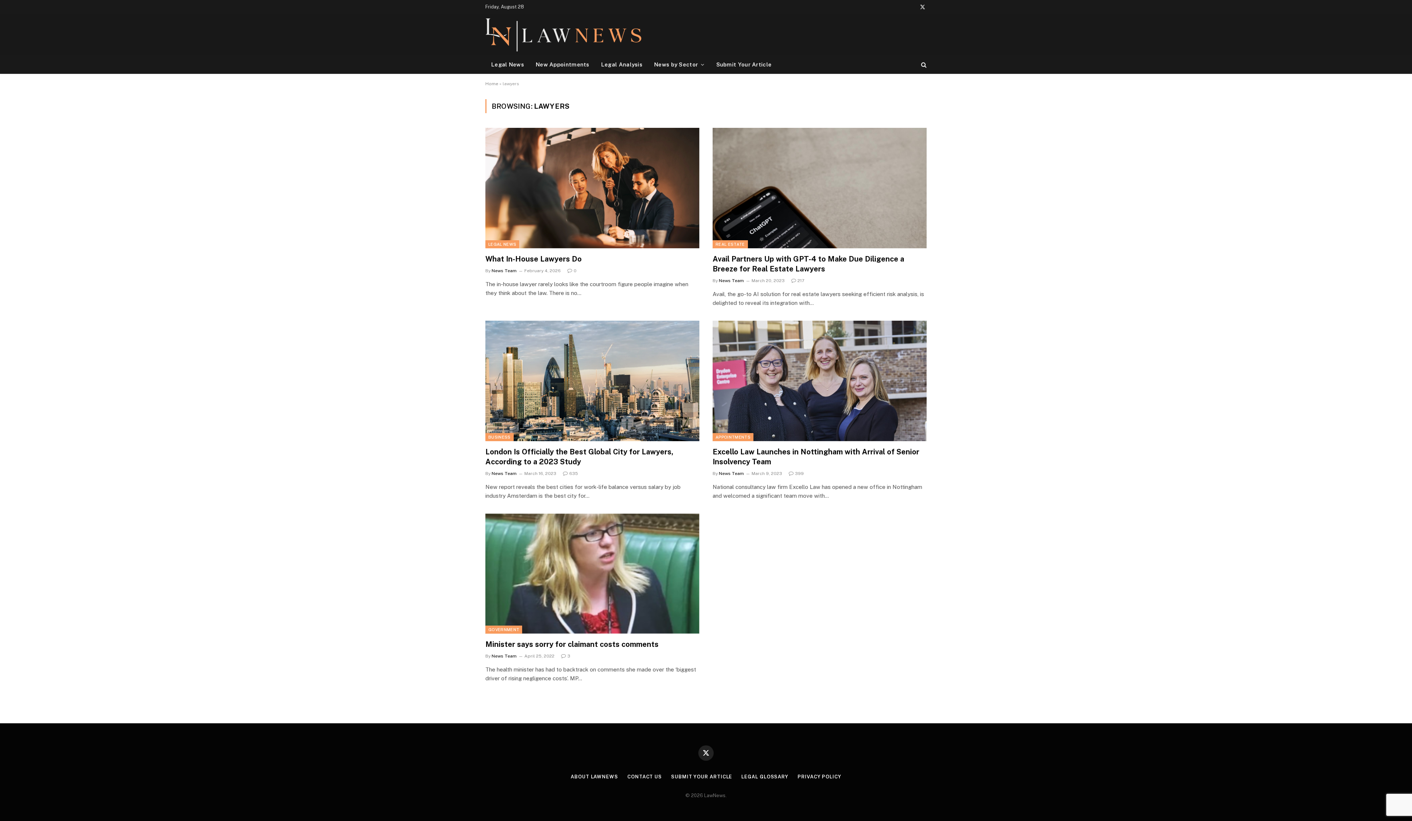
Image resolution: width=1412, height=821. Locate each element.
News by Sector (676, 64)
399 (799, 473)
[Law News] (563, 34)
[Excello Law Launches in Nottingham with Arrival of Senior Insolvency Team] (820, 381)
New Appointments (562, 64)
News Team (504, 270)
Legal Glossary (764, 776)
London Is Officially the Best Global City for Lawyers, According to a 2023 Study (579, 456)
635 (573, 473)
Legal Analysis (621, 64)
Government (503, 629)
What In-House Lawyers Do (533, 259)
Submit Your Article (744, 64)
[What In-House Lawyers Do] (592, 188)
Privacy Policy (819, 776)
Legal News (507, 64)
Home (491, 83)
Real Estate (730, 244)
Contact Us (644, 776)
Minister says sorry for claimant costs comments (572, 644)
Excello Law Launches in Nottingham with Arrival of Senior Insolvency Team (816, 456)
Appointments (733, 437)
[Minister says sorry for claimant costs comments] (592, 574)
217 (801, 280)
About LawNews (594, 776)
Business (499, 437)
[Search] (923, 64)
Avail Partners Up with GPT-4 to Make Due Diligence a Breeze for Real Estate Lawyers (808, 264)
